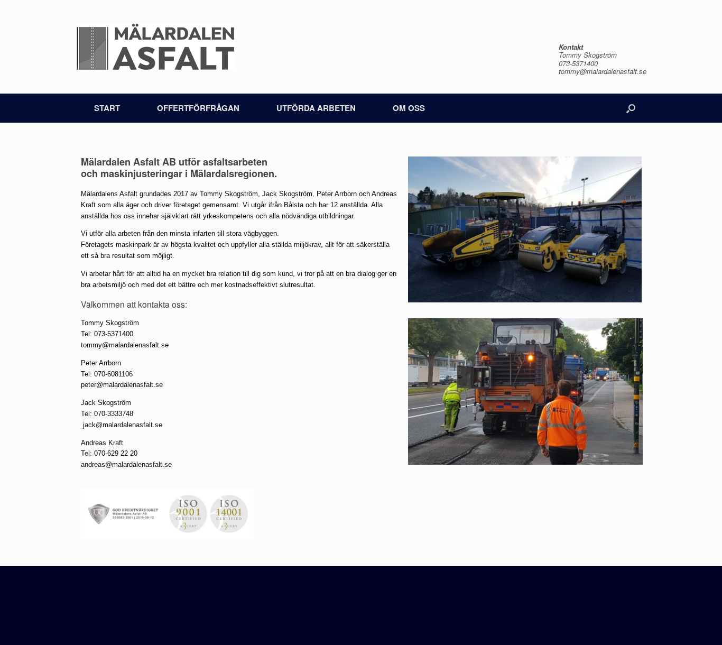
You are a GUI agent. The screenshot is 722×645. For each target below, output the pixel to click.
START (107, 108)
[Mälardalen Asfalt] (155, 47)
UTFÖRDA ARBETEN (316, 108)
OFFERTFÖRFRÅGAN (198, 108)
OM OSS (409, 108)
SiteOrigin (353, 624)
